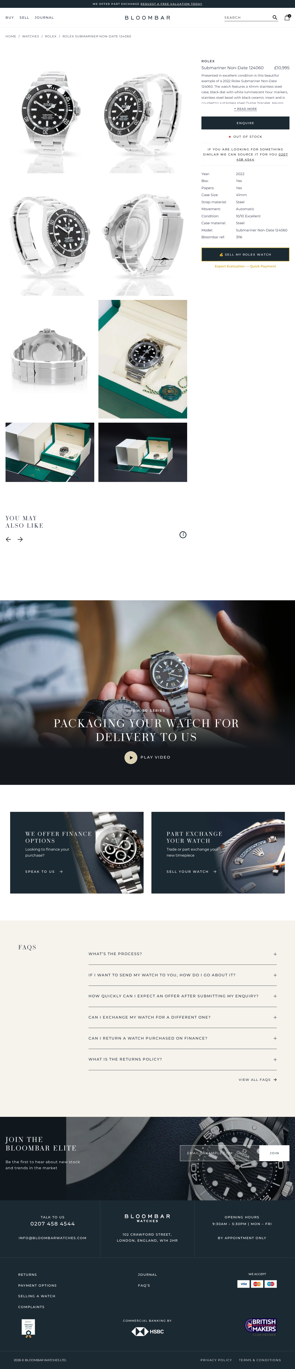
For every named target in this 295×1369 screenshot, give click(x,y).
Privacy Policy (216, 1360)
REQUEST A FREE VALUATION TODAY (171, 4)
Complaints (31, 1307)
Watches (30, 36)
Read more (245, 108)
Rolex (51, 36)
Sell (24, 17)
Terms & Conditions (260, 1360)
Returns (27, 1275)
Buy (10, 17)
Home (11, 36)
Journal (44, 17)
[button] (182, 954)
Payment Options (37, 1285)
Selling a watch (37, 1296)
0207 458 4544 (52, 1224)
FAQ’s (144, 1285)
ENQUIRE (245, 123)
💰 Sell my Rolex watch (245, 254)
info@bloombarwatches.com (53, 1238)
